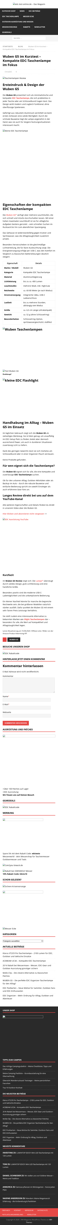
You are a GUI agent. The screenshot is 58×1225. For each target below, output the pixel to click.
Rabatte (26, 27)
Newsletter (39, 27)
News (22, 11)
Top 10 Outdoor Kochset (12, 1087)
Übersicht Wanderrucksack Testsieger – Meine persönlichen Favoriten (26, 1082)
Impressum (29, 1210)
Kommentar (8, 676)
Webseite (7, 712)
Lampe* (39, 581)
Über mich (6, 1210)
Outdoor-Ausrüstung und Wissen (17, 22)
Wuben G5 (13, 639)
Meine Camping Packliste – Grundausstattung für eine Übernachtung (24, 1074)
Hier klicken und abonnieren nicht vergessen (23, 513)
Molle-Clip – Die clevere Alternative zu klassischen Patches (26, 1119)
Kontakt (17, 1210)
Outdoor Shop (9, 11)
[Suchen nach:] (29, 38)
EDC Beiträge (34, 11)
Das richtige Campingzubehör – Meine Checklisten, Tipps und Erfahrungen (27, 1067)
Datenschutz (42, 1210)
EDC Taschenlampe (10, 16)
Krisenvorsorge (9, 27)
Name (5, 696)
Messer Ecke (28, 16)
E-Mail (5, 704)
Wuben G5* (11, 215)
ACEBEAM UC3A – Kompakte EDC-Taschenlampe (24, 961)
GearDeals (7, 32)
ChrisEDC (8, 71)
